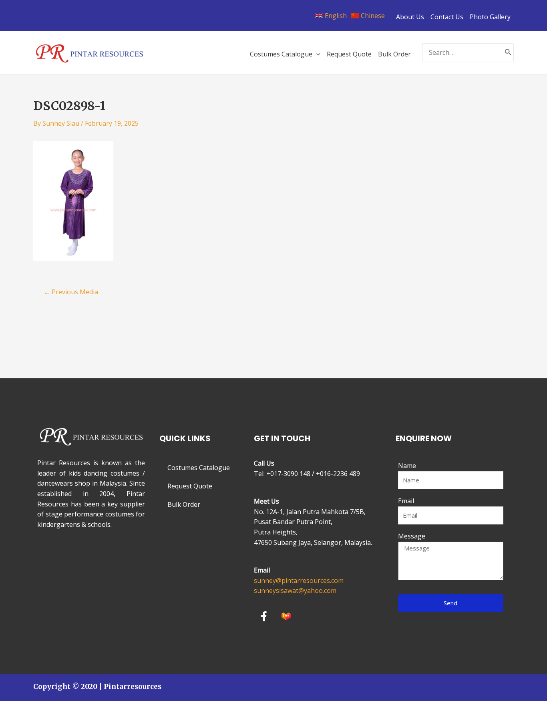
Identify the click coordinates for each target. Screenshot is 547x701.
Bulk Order (183, 504)
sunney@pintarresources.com (299, 580)
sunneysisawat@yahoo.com (295, 590)
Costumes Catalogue (198, 467)
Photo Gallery (490, 16)
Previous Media (71, 292)
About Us (410, 16)
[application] (316, 54)
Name (407, 465)
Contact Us (446, 16)
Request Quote (189, 486)
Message (411, 536)
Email (406, 500)
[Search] (508, 53)
